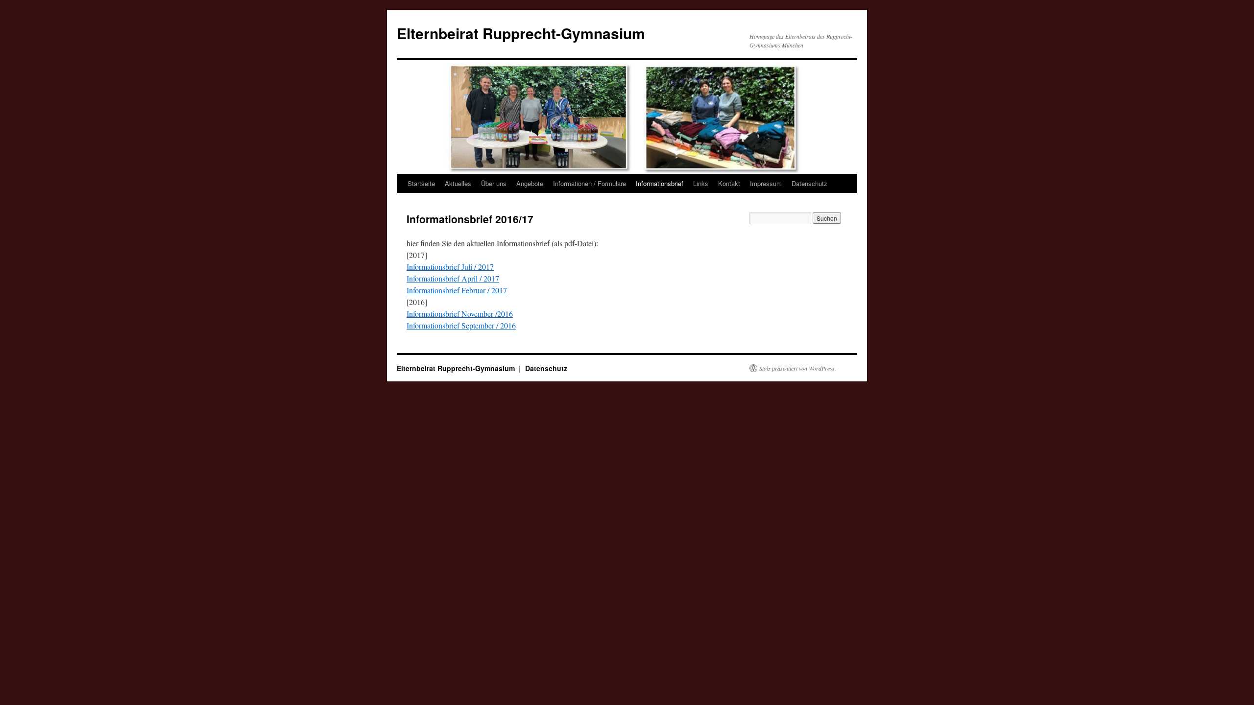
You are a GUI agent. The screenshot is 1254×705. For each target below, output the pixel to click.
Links (700, 183)
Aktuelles (458, 183)
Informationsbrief (659, 183)
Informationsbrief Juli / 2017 (450, 266)
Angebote (529, 183)
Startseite (421, 183)
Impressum (766, 183)
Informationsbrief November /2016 (460, 313)
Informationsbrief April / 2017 (453, 278)
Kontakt (729, 183)
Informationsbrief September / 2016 (461, 325)
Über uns (493, 183)
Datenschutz (809, 183)
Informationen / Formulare (589, 183)
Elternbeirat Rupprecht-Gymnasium (521, 33)
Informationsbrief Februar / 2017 (457, 290)
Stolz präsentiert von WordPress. (797, 368)
